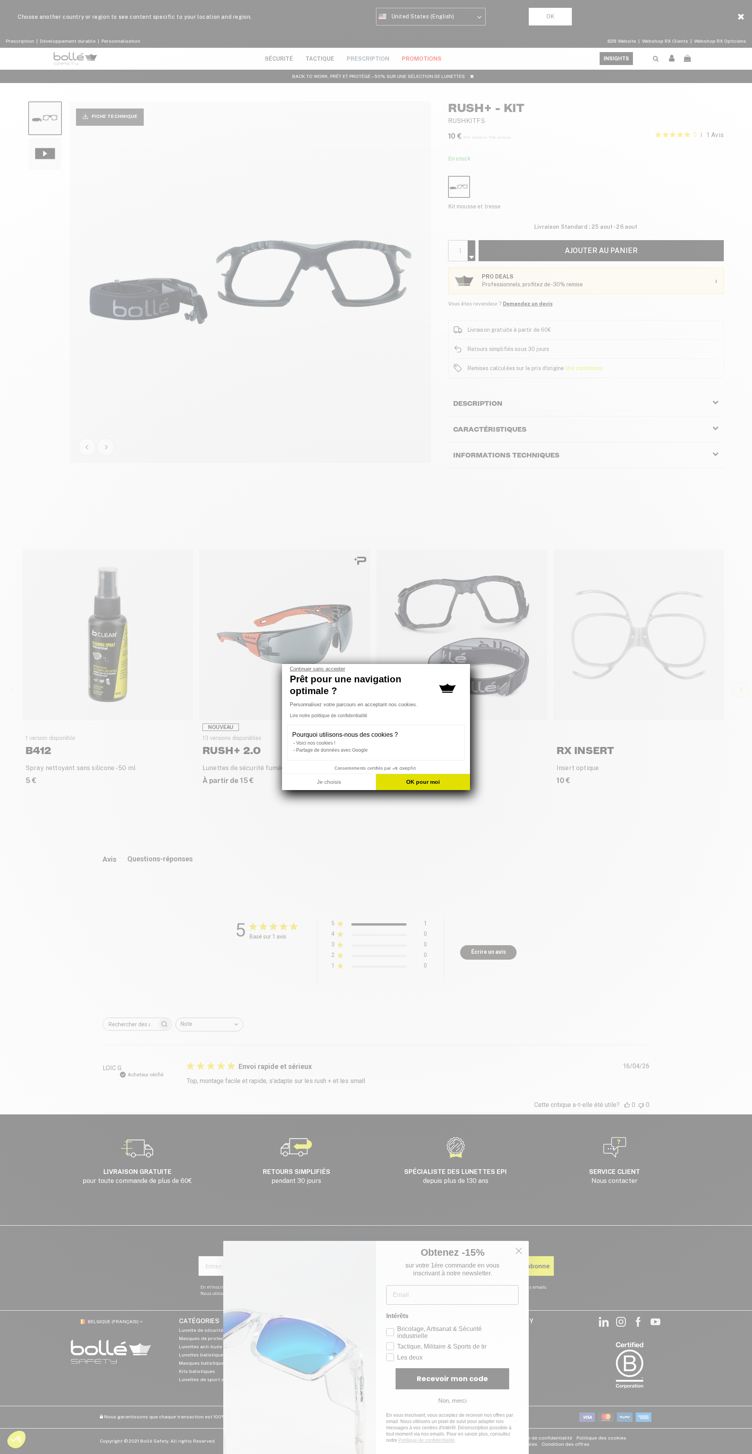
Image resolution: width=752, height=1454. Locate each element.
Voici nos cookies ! (315, 743)
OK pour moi (423, 782)
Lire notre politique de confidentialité (328, 715)
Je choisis (329, 782)
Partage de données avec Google (332, 750)
